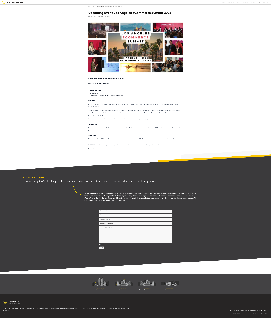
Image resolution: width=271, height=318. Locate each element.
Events (108, 16)
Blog (223, 2)
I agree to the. (106, 244)
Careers (253, 2)
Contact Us (265, 2)
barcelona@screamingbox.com (147, 290)
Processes (245, 2)
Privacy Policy (108, 244)
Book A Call (255, 310)
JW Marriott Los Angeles (97, 95)
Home (89, 6)
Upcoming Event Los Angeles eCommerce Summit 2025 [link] (109, 6)
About (238, 2)
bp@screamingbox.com (124, 290)
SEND (101, 247)
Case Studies (230, 2)
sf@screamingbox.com (170, 290)
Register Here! (92, 149)
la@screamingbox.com (100, 290)
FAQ (259, 2)
